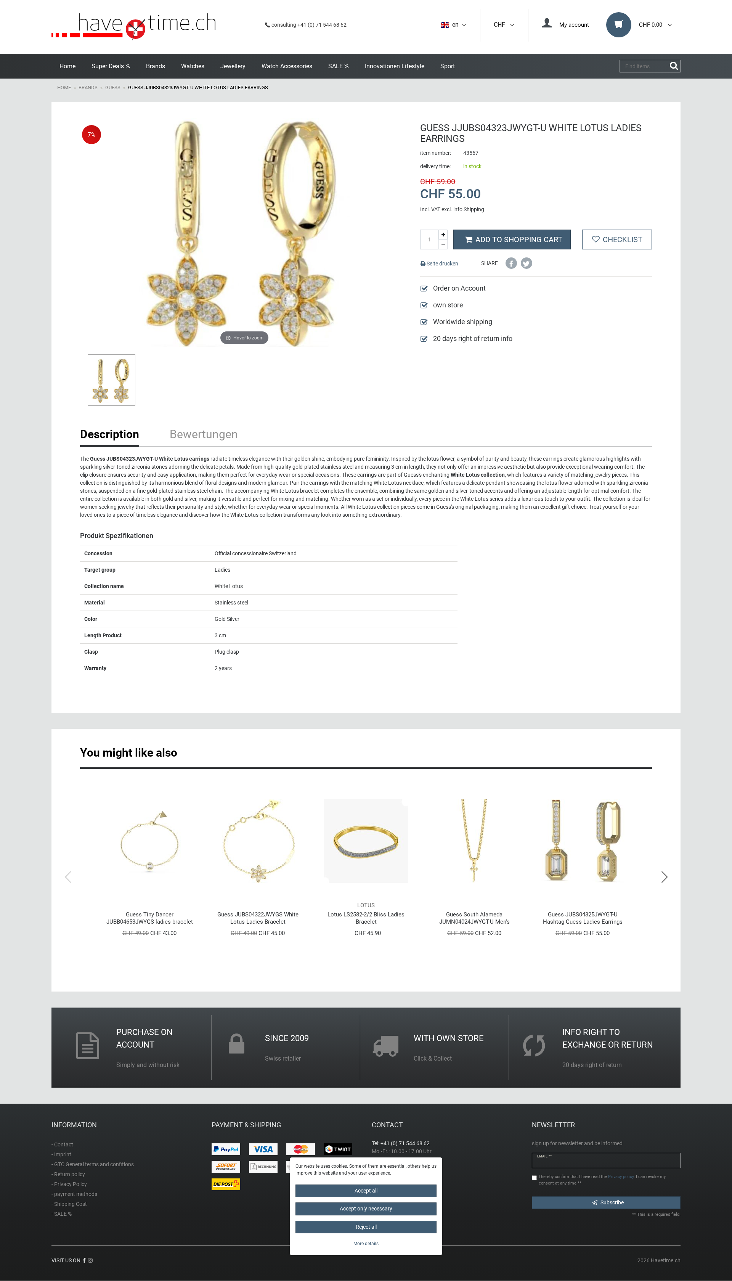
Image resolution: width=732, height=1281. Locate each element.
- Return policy (68, 1174)
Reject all (366, 1227)
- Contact (62, 1144)
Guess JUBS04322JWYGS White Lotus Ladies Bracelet (258, 918)
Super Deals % (111, 66)
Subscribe (612, 1202)
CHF (501, 24)
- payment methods (74, 1194)
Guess (112, 87)
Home (67, 66)
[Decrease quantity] (443, 245)
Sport (447, 66)
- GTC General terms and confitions (92, 1164)
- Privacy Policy (69, 1184)
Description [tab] (109, 434)
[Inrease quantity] (443, 235)
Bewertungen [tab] (204, 434)
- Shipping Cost (69, 1204)
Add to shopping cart (518, 239)
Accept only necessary (366, 1209)
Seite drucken (441, 263)
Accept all (366, 1191)
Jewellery (233, 66)
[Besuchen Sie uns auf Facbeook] (84, 1260)
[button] (511, 263)
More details (366, 1244)
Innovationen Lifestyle (394, 66)
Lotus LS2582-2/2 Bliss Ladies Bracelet (366, 918)
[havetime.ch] (133, 26)
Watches (192, 66)
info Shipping (468, 209)
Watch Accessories (287, 66)
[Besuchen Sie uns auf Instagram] (90, 1260)
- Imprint (61, 1154)
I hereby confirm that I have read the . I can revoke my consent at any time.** (602, 1180)
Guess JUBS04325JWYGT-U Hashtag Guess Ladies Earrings (583, 918)
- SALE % (61, 1214)
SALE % (338, 66)
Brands (155, 66)
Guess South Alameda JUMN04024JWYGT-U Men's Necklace (474, 918)
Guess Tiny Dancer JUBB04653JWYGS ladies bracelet (149, 918)
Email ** (544, 1156)
